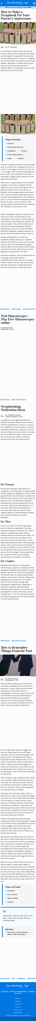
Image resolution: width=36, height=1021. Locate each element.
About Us (18, 998)
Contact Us (18, 1004)
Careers (18, 1007)
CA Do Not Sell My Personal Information (18, 1016)
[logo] (18, 3)
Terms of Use (18, 1010)
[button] (1, 3)
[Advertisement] (18, 95)
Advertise (18, 1001)
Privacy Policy (18, 1013)
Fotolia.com (33, 44)
